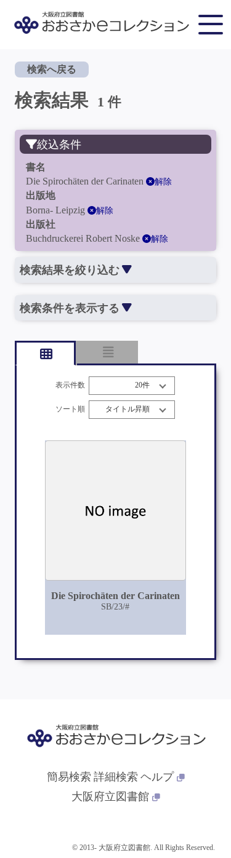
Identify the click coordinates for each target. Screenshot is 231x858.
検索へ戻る (51, 69)
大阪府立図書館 (110, 796)
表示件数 (70, 385)
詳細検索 (116, 777)
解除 (163, 181)
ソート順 (70, 409)
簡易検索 (69, 777)
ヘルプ (157, 777)
